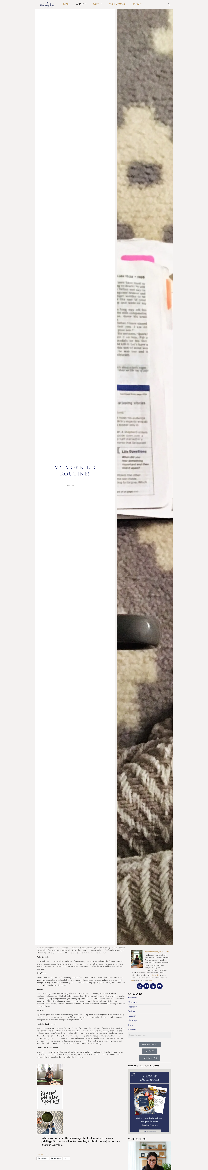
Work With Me (117, 4)
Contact (137, 4)
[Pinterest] (153, 986)
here (132, 980)
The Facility (155, 975)
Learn (66, 4)
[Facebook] (146, 986)
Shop (96, 4)
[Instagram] (140, 986)
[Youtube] (160, 986)
